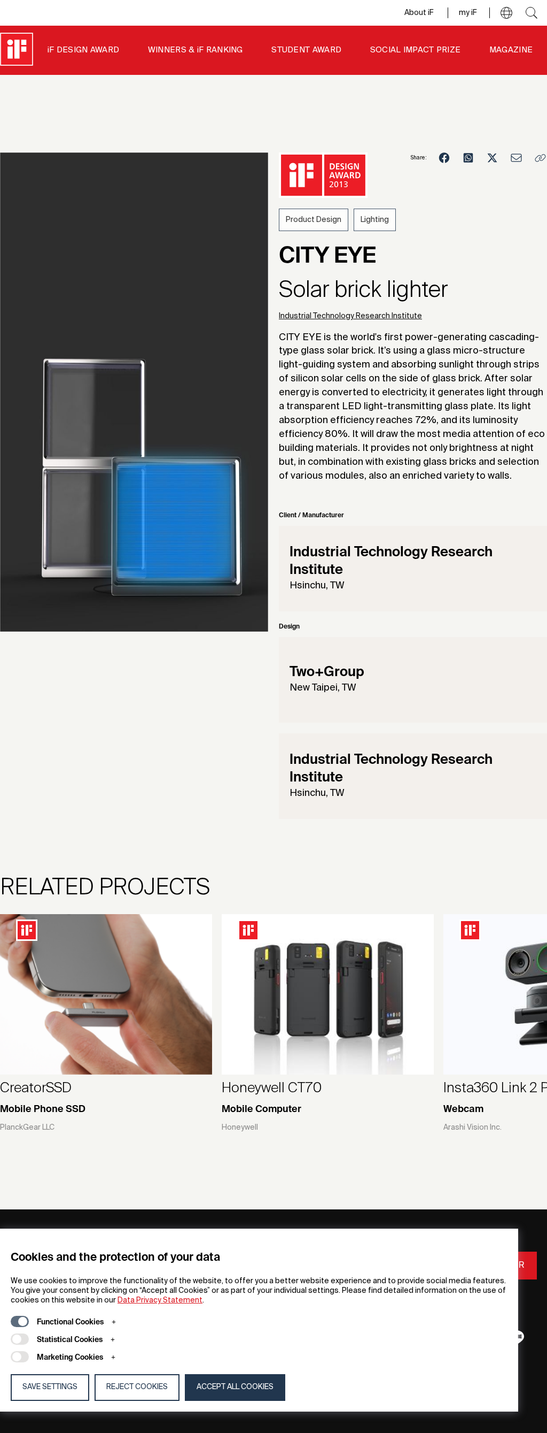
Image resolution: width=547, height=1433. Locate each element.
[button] (506, 13)
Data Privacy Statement (160, 1300)
